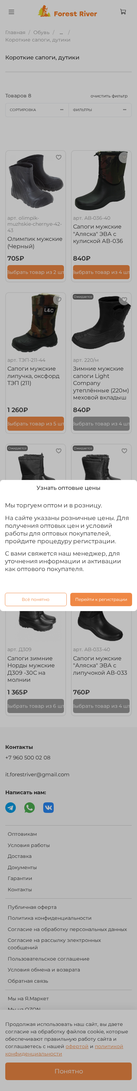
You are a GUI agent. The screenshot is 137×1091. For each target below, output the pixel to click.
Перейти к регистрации (101, 599)
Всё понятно (36, 599)
